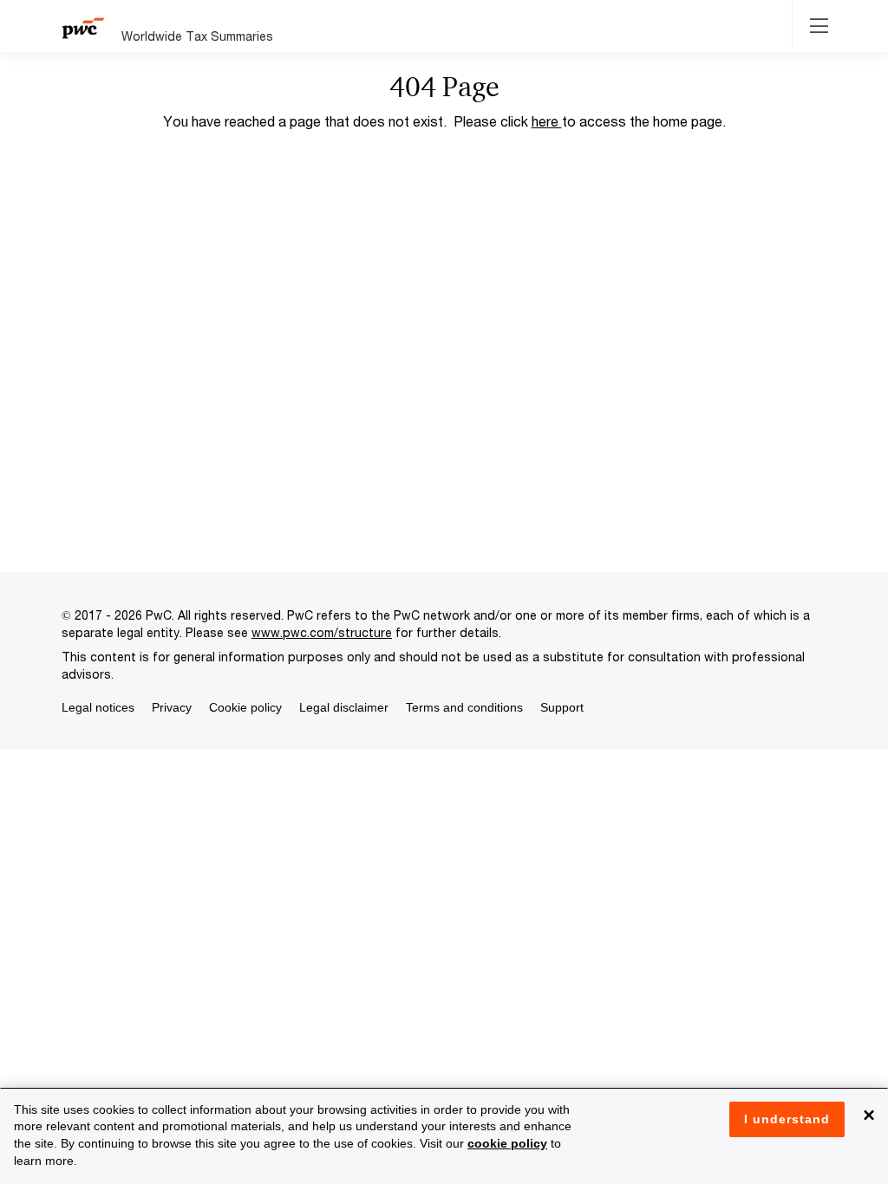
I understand (787, 1119)
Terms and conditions (464, 707)
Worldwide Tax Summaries (197, 36)
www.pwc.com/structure (321, 632)
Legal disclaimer (343, 707)
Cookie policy (245, 707)
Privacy (172, 707)
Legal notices (98, 707)
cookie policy (507, 1143)
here (547, 121)
